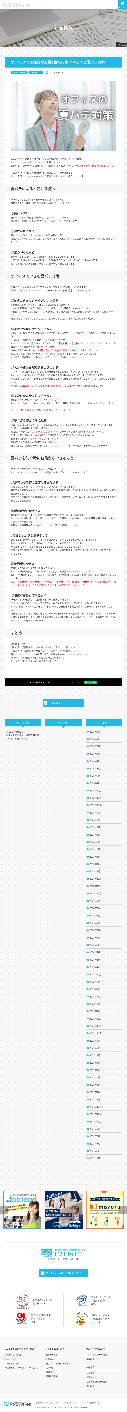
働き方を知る (51, 1355)
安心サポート (51, 1367)
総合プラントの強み (13, 1355)
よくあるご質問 (52, 1402)
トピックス (36, 72)
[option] (22, 1210)
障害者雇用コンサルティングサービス (21, 1367)
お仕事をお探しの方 (55, 1349)
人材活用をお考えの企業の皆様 (19, 1349)
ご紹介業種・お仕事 (13, 1363)
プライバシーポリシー (72, 1402)
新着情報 (39, 1402)
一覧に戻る (55, 702)
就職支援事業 (51, 1376)
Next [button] (123, 1210)
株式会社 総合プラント (15, 4)
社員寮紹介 (50, 1372)
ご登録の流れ (51, 1359)
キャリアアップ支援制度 (97, 1355)
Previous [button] (4, 1210)
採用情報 (90, 1386)
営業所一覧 (91, 1377)
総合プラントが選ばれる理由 (58, 1363)
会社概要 (90, 1373)
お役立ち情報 (19, 72)
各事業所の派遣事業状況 (97, 1381)
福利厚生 (90, 1359)
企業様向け (63, 1273)
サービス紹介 (10, 1359)
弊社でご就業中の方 (95, 1349)
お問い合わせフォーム (94, 1402)
